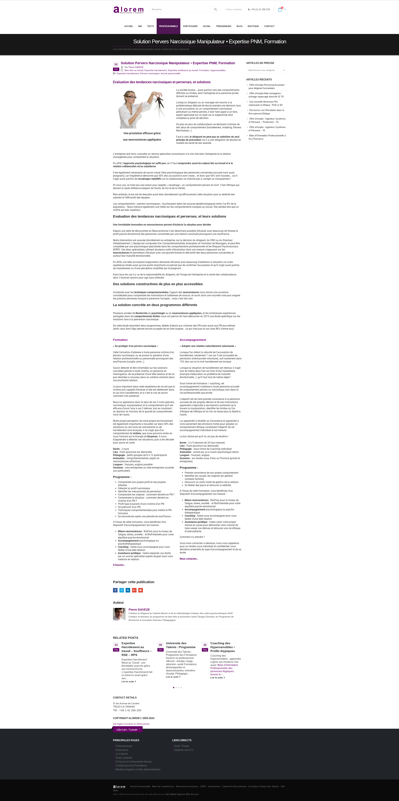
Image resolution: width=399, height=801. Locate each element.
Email (140, 590)
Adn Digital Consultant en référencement (131, 724)
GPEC (203, 786)
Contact (269, 26)
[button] (173, 687)
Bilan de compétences (163, 786)
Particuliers (190, 26)
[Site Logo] (128, 9)
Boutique (253, 26)
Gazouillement (121, 590)
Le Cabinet (122, 754)
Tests (150, 26)
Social (207, 26)
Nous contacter (234, 9)
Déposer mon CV (183, 750)
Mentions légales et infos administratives (138, 769)
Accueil (128, 26)
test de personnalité (170, 73)
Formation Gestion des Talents (263, 786)
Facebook (115, 590)
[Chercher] (215, 9)
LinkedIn (128, 590)
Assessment (214, 786)
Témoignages (223, 26)
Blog (239, 26)
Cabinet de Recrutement (234, 786)
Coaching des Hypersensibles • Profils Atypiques (222, 647)
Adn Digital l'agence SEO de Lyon (182, 794)
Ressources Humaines (187, 786)
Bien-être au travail (134, 70)
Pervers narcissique (150, 73)
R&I (140, 26)
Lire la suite (128, 681)
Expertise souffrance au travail (183, 70)
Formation (204, 70)
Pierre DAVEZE (136, 67)
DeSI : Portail (181, 746)
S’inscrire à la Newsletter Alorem (134, 761)
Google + (134, 590)
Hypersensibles (218, 70)
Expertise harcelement (155, 70)
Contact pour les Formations (131, 765)
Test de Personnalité (140, 786)
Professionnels (168, 26)
